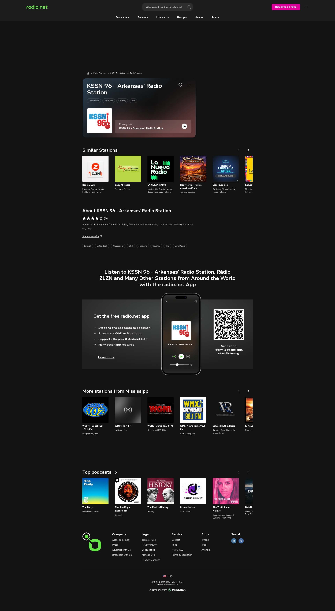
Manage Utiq (148, 555)
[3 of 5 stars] (93, 218)
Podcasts (143, 17)
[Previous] (238, 149)
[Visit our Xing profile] (241, 541)
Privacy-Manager (151, 560)
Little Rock (102, 246)
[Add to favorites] (180, 85)
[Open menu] (306, 7)
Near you (182, 17)
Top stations (122, 17)
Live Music (94, 101)
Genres (199, 17)
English (87, 246)
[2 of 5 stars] (88, 218)
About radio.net (120, 540)
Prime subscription (182, 555)
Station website (90, 236)
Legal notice (148, 550)
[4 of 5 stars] (97, 218)
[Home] (88, 73)
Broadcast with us (122, 555)
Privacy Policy (149, 545)
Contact (176, 540)
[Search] (189, 7)
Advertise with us (121, 550)
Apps (174, 545)
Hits (133, 101)
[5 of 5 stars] (101, 218)
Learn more (106, 357)
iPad (204, 545)
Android (206, 550)
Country (122, 101)
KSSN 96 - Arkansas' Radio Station (141, 128)
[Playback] (184, 126)
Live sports (162, 17)
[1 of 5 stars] (84, 218)
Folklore (109, 101)
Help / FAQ (177, 550)
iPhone (205, 540)
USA (131, 246)
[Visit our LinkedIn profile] (233, 541)
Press (115, 545)
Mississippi (118, 246)
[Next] (248, 149)
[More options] (189, 85)
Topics (215, 17)
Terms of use (149, 540)
